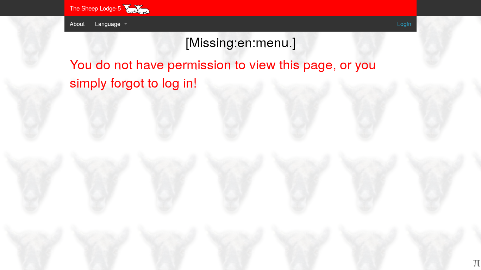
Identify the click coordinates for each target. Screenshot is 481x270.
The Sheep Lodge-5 (96, 8)
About (77, 24)
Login (404, 24)
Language (107, 24)
